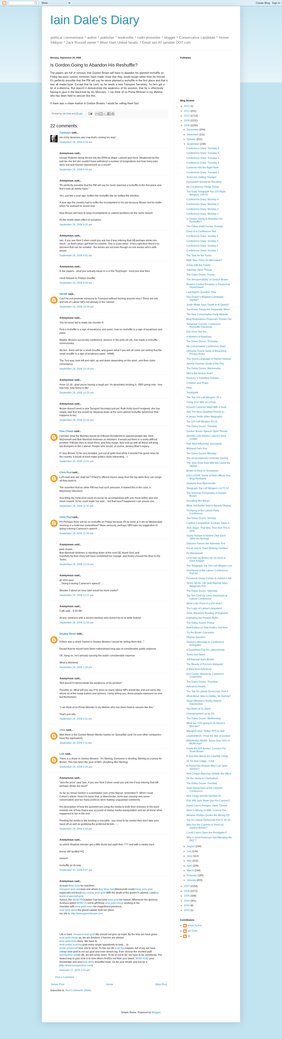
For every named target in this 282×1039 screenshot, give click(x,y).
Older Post (161, 984)
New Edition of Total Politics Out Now (207, 627)
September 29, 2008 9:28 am (75, 142)
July (189, 851)
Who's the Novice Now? (199, 373)
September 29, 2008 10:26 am (76, 420)
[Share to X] (105, 114)
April (190, 865)
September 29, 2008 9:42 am (75, 255)
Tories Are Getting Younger (201, 177)
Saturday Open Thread (199, 269)
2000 (187, 910)
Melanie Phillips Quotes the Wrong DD (208, 815)
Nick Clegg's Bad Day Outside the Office (208, 773)
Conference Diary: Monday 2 (202, 209)
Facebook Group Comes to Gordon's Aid (208, 578)
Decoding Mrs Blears (198, 500)
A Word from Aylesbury (199, 669)
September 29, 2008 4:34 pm (75, 766)
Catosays (65, 132)
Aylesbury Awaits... (196, 686)
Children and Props (197, 383)
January (192, 880)
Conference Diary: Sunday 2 (202, 245)
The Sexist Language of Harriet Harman (208, 358)
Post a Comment (64, 977)
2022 (187, 106)
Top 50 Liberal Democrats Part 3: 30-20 (208, 820)
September (193, 144)
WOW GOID (142, 958)
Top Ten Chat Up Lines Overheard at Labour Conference (206, 597)
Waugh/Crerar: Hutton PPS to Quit (205, 731)
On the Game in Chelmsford (202, 778)
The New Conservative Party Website (207, 314)
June (190, 856)
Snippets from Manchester (201, 483)
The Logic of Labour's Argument (204, 608)
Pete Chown (66, 431)
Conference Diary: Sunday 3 (202, 241)
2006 (187, 891)
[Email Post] (90, 113)
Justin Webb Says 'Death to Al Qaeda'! (207, 304)
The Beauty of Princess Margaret (204, 664)
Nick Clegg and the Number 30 (203, 795)
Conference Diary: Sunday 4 (202, 236)
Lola (61, 753)
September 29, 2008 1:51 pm (75, 718)
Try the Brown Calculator (200, 632)
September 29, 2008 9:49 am (75, 282)
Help (189, 387)
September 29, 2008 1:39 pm (75, 667)
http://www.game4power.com (87, 913)
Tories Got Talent (195, 654)
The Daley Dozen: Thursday (202, 341)
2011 (187, 111)
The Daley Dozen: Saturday (201, 590)
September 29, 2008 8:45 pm (75, 828)
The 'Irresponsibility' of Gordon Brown (207, 279)
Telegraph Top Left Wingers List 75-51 (207, 488)
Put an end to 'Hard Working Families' (207, 548)
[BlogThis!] (101, 114)
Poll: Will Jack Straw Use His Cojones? (208, 800)
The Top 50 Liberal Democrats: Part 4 (207, 691)
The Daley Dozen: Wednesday (203, 368)
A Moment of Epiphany (199, 336)
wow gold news (84, 906)
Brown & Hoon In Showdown (202, 470)
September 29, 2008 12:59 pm (76, 622)
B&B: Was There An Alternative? (204, 260)
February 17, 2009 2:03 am (74, 970)
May (189, 860)
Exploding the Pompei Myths (202, 617)
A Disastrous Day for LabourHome (205, 649)
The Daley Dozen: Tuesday (201, 426)
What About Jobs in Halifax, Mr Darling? (208, 696)
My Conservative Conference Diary (206, 346)
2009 (187, 120)
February (192, 875)
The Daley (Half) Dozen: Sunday (204, 226)
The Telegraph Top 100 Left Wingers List (209, 565)
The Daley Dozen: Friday (200, 274)
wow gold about (68, 910)
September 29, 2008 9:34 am (75, 169)
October (191, 139)
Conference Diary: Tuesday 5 (202, 153)
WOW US (82, 903)
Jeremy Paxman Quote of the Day (205, 363)
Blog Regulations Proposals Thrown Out (208, 319)
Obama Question (195, 637)
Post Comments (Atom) (78, 990)
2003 (187, 905)
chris (62, 730)
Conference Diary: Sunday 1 (202, 250)
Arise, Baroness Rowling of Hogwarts (207, 613)
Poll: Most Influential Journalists (204, 443)
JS (188, 936)
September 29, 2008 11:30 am (76, 506)
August (191, 846)
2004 (187, 900)
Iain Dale (192, 930)
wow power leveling (70, 944)
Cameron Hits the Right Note (202, 167)
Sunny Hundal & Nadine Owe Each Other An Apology (206, 537)
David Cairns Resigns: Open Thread (206, 805)
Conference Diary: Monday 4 (202, 199)
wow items (88, 962)
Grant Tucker (194, 925)
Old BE (63, 294)
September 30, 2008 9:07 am (75, 870)
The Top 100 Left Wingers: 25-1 (204, 397)
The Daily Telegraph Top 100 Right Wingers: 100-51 (205, 193)
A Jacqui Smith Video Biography (204, 416)
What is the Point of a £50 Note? (204, 603)
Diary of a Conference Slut (201, 231)
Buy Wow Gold (107, 889)
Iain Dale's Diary (94, 20)
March (190, 870)
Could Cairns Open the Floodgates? (206, 832)
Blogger (156, 1012)
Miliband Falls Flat (196, 448)
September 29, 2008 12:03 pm (76, 564)
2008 (187, 125)
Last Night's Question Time (201, 292)
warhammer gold (68, 954)
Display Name (67, 633)
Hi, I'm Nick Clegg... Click (200, 761)
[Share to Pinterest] (113, 114)
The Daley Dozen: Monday (201, 453)
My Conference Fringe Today (202, 186)
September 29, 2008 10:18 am (76, 368)
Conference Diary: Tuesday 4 (202, 162)
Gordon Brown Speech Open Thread (206, 431)
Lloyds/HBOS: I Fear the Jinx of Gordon (208, 735)
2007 (187, 886)
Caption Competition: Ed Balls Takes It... (208, 523)
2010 (187, 115)
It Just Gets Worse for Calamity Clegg (207, 756)
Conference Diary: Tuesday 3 (202, 158)
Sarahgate (192, 392)
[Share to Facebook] (109, 114)
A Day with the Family (198, 265)
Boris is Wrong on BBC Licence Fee (206, 810)
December (193, 129)
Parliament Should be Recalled (204, 181)
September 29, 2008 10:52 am (76, 461)
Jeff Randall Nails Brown (200, 659)
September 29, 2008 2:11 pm (75, 742)
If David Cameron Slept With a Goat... (207, 407)
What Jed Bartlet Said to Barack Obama (208, 505)
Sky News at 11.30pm (198, 708)
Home (109, 984)
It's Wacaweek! (194, 553)
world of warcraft (68, 948)
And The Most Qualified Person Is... (206, 411)
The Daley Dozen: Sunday (201, 518)
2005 (187, 895)
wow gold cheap (114, 903)
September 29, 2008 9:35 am (75, 224)
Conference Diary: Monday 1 (202, 213)
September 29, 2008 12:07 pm (76, 595)
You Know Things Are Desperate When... (209, 309)
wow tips (119, 948)
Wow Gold (74, 885)
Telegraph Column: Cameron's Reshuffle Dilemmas (203, 325)
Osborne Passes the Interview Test (205, 543)
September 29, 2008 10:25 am (76, 392)
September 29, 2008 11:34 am (76, 533)
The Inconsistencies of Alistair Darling (207, 458)
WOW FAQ (78, 899)
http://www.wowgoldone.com (76, 965)
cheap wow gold (143, 889)
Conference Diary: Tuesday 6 (202, 148)
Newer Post (57, 984)
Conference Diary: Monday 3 (202, 204)
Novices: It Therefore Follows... (203, 378)
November (193, 134)
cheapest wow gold (70, 889)
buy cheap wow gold (93, 892)
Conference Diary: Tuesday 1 (202, 172)
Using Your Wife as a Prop (201, 402)
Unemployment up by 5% (200, 713)
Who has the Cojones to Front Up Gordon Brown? (205, 826)
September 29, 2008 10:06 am (76, 306)
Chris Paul (65, 472)
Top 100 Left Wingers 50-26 (201, 421)
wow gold (113, 899)
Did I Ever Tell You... (197, 331)
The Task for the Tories (199, 255)
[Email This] (97, 114)
